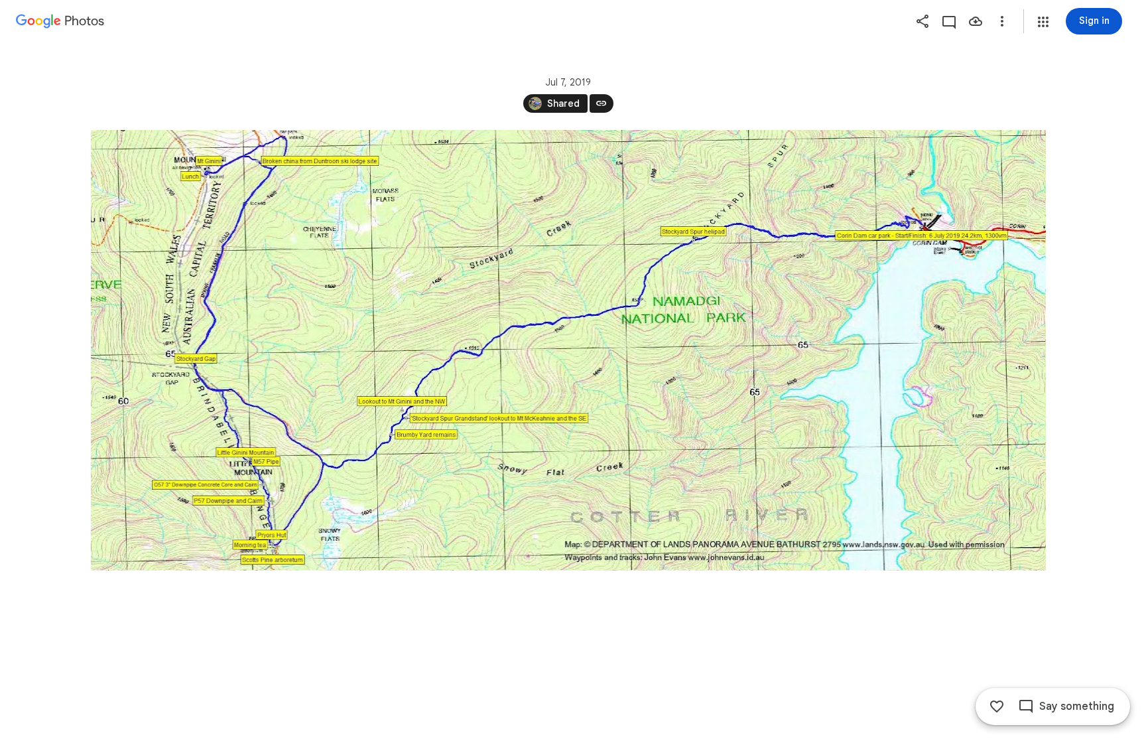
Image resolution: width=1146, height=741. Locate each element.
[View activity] (949, 21)
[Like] (997, 706)
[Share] (922, 21)
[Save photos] (975, 21)
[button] (1043, 22)
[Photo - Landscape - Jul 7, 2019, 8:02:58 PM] (568, 350)
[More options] (1002, 21)
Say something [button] (1076, 706)
